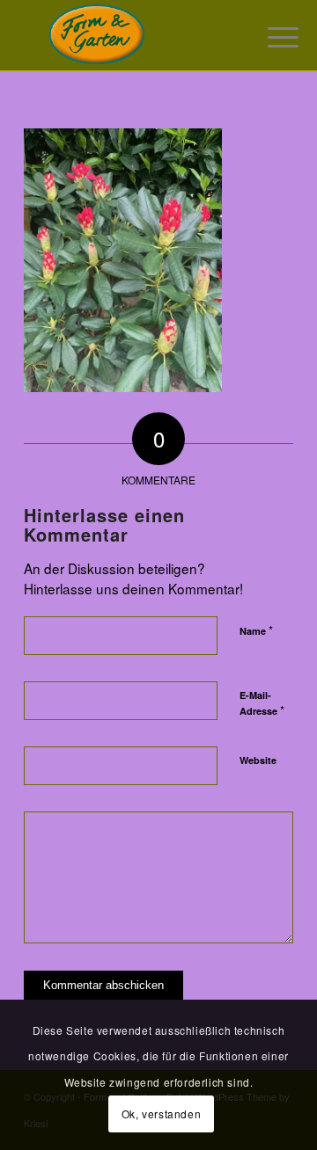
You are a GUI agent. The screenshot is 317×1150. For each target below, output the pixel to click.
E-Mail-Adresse (262, 703)
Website (258, 760)
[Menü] (269, 37)
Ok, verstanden (161, 1113)
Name (256, 630)
